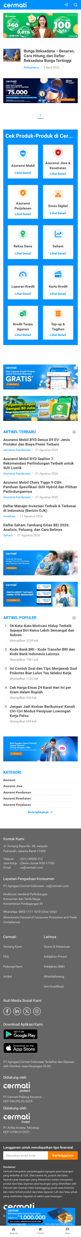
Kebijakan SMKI (54, 966)
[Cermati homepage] (18, 1206)
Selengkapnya (39, 812)
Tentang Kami (12, 946)
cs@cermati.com (31, 867)
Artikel (7, 976)
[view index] (74, 432)
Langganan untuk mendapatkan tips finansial (38, 1147)
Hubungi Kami (12, 966)
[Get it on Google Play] (40, 1034)
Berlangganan (62, 1155)
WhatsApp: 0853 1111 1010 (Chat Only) (30, 911)
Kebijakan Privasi (55, 956)
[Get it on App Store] (40, 1048)
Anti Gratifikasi (54, 986)
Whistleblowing (54, 976)
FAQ (6, 956)
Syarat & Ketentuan (57, 946)
